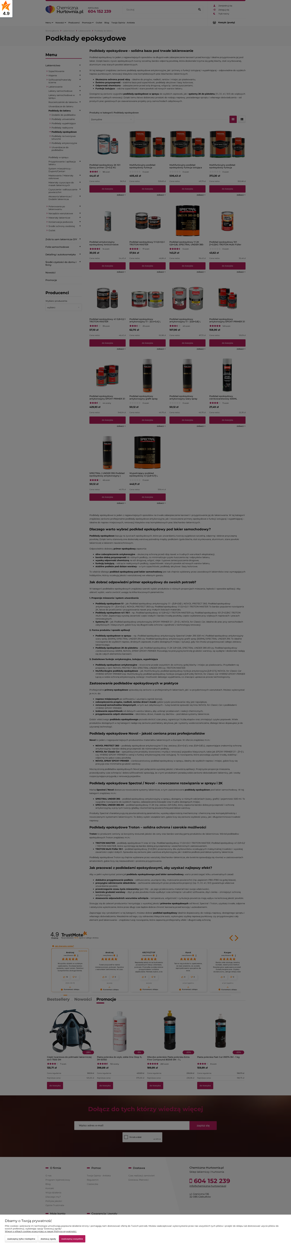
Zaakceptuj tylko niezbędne (21, 1239)
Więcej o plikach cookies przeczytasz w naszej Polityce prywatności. (41, 1231)
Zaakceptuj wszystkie (72, 1239)
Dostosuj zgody (48, 1239)
